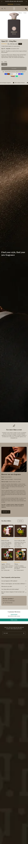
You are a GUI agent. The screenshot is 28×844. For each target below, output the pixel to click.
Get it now (5, 511)
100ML (4, 64)
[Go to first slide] (26, 1)
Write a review (14, 619)
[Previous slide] (2, 1)
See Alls (20, 520)
